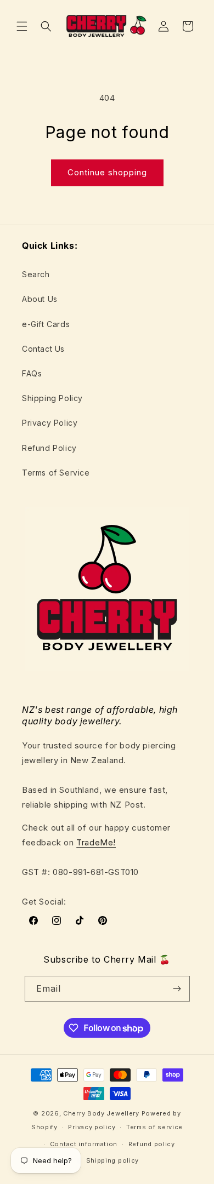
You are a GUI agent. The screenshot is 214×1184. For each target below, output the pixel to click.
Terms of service (154, 1127)
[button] (22, 26)
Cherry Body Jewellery (101, 1113)
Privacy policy (91, 1127)
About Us (40, 299)
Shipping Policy (52, 398)
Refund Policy (49, 448)
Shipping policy (112, 1160)
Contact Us (43, 348)
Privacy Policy (49, 422)
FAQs (32, 373)
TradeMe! (96, 842)
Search (36, 274)
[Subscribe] (177, 989)
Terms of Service (56, 472)
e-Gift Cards (46, 324)
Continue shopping (107, 172)
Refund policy (151, 1144)
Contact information (83, 1144)
